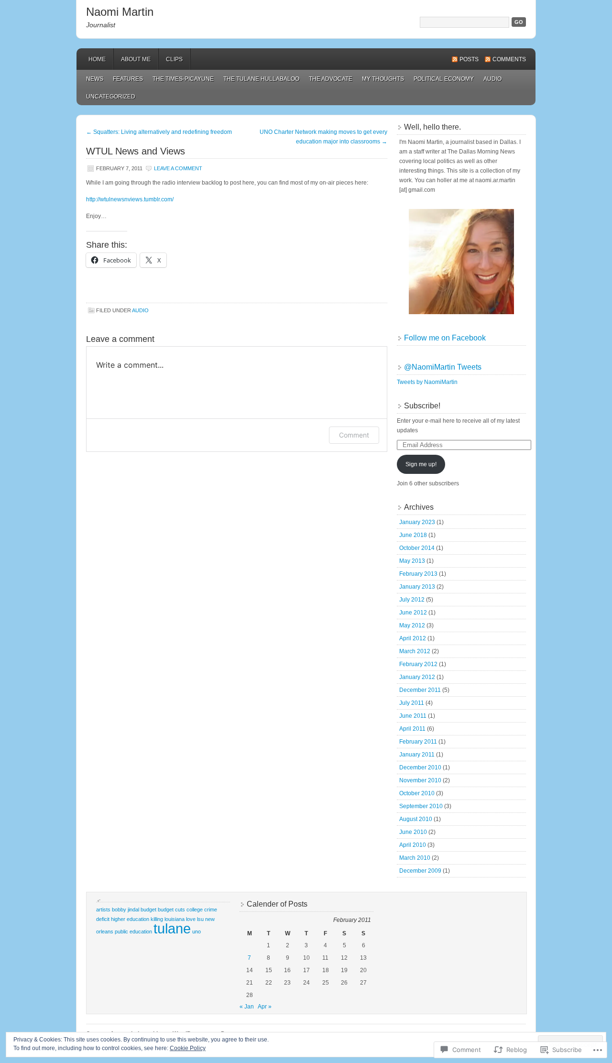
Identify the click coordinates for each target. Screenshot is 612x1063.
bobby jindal (125, 909)
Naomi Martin (119, 11)
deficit (102, 919)
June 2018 (413, 535)
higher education (130, 919)
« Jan (247, 1006)
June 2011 (412, 715)
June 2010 (413, 832)
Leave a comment (178, 168)
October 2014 (417, 548)
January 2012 (417, 677)
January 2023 (417, 522)
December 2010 (420, 767)
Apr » (265, 1006)
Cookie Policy (188, 1048)
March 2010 (414, 858)
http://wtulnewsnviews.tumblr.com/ (130, 199)
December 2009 (420, 870)
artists (103, 909)
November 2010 (420, 780)
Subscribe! (422, 406)
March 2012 (414, 651)
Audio (492, 79)
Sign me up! (421, 464)
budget (148, 909)
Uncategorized (110, 96)
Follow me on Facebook (445, 338)
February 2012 (418, 664)
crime (210, 909)
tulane (172, 928)
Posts (469, 59)
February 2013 (418, 573)
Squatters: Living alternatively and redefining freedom (159, 132)
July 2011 (411, 703)
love (191, 919)
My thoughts (383, 79)
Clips (174, 59)
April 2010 (412, 845)
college (194, 909)
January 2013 (417, 586)
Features (128, 79)
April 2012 (412, 638)
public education (133, 931)
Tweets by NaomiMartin (427, 382)
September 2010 (421, 806)
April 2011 (412, 728)
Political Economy (444, 79)
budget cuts (171, 909)
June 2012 (413, 612)
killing (157, 919)
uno (196, 931)
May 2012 (412, 625)
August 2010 (415, 819)
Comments (509, 59)
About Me (136, 59)
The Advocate (330, 79)
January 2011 (417, 754)
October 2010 (417, 793)
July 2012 (412, 599)
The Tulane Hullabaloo (261, 79)
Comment (354, 435)
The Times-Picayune (183, 79)
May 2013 (412, 561)
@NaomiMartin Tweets (442, 367)
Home (97, 59)
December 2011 (420, 690)
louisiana (174, 919)
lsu (200, 919)
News (94, 79)
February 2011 (418, 741)
